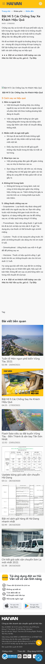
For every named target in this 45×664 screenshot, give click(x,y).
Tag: (4, 312)
